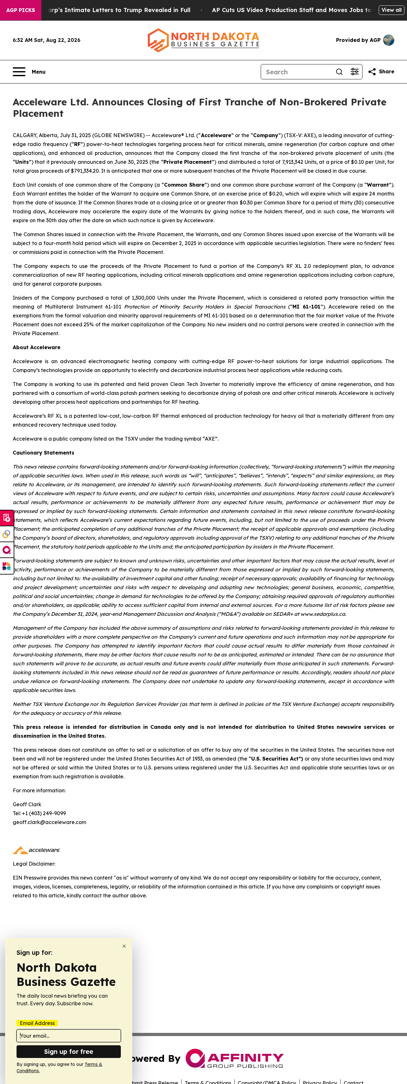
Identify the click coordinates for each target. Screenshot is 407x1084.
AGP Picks (20, 10)
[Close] (124, 946)
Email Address (37, 1023)
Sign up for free (68, 1051)
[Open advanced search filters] (354, 71)
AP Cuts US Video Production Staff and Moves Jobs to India (300, 10)
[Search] (339, 71)
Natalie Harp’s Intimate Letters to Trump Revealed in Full (105, 10)
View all (392, 10)
